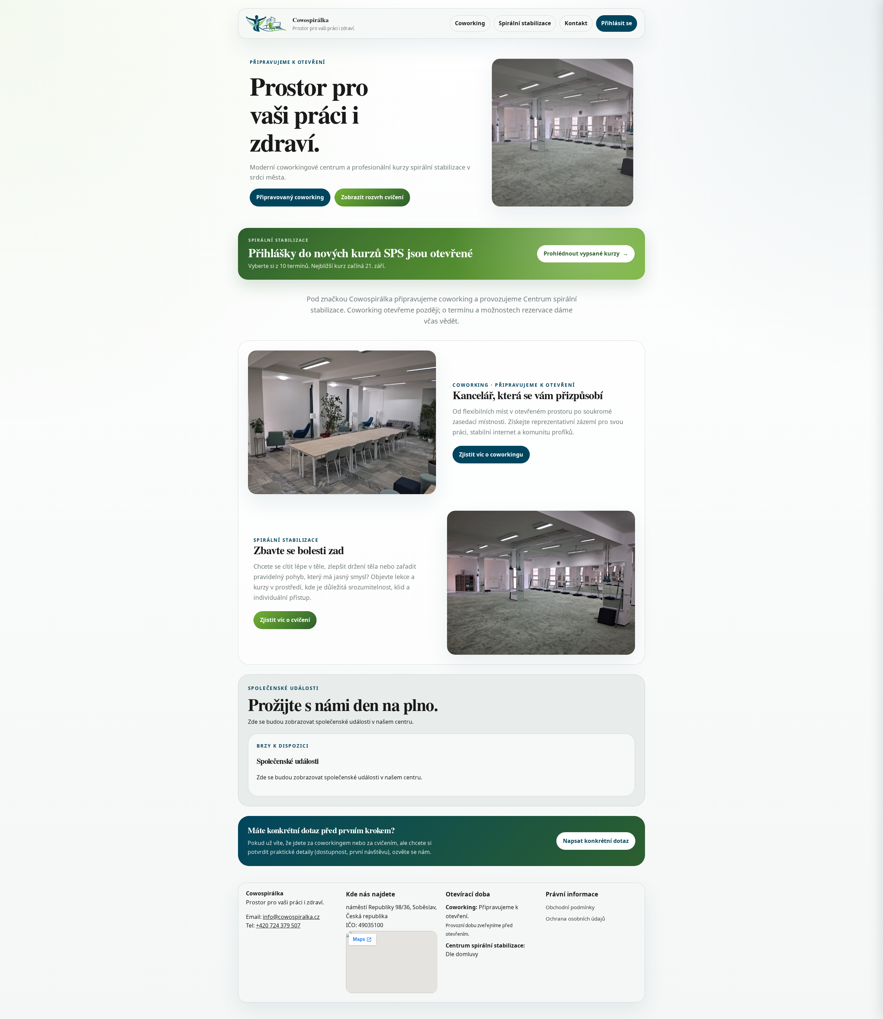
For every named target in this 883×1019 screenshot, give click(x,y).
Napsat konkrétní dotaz (596, 841)
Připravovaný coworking (290, 197)
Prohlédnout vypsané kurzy (586, 253)
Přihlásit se (616, 23)
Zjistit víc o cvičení (285, 620)
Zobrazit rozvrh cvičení (372, 197)
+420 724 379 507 (278, 925)
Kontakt (576, 23)
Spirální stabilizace (525, 23)
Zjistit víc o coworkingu (491, 454)
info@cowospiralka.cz (291, 916)
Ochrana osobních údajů (575, 918)
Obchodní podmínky (570, 907)
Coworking (470, 23)
